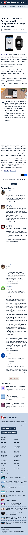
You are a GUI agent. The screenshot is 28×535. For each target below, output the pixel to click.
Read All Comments (14, 378)
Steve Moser (3, 465)
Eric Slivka (16, 439)
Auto (24, 531)
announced (3, 57)
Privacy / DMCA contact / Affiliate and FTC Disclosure (11, 527)
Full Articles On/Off (12, 531)
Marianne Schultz (17, 455)
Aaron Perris (16, 465)
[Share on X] (22, 175)
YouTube (5, 473)
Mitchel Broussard (5, 30)
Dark (4, 532)
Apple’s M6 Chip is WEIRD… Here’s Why (15, 477)
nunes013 (8, 190)
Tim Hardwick (17, 450)
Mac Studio (12, 6)
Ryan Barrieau (17, 460)
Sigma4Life (8, 353)
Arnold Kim (3, 439)
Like (13, 201)
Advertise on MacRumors (9, 432)
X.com (5, 442)
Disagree (16, 201)
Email (2, 442)
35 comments (4, 175)
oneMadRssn (9, 286)
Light (2, 532)
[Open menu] (2, 2)
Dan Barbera (3, 460)
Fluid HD (21, 531)
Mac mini (4, 6)
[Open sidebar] (26, 2)
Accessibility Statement (5, 529)
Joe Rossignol (9, 390)
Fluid (18, 531)
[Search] (23, 2)
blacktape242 (9, 225)
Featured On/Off (4, 531)
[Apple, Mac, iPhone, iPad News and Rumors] (11, 4)
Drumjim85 (8, 205)
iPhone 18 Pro (21, 6)
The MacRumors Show (11, 500)
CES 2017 (6, 170)
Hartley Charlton (9, 407)
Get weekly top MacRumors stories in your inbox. (14, 179)
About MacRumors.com (8, 428)
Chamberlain (4, 54)
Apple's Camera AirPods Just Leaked (14, 491)
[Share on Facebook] (25, 175)
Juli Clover (3, 444)
